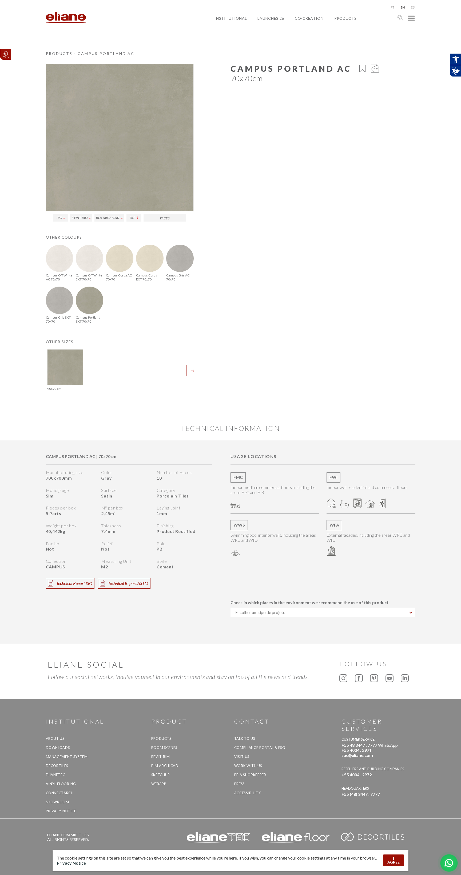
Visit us (241, 756)
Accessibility (247, 793)
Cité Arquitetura (318, 30)
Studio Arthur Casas (321, 43)
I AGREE (393, 860)
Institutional (230, 18)
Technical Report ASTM (128, 583)
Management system (67, 756)
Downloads (58, 747)
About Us (55, 738)
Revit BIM (80, 217)
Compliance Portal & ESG (259, 747)
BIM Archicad (108, 217)
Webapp (158, 784)
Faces (165, 218)
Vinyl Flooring (61, 784)
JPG (59, 217)
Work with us (248, 766)
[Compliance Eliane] (5, 54)
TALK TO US (244, 738)
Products (345, 18)
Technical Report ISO (74, 583)
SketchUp (160, 775)
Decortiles (57, 766)
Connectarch (60, 793)
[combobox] (322, 612)
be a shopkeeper (250, 775)
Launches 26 (270, 18)
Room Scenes (164, 747)
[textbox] (322, 612)
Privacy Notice (61, 811)
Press (239, 784)
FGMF (304, 36)
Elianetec (55, 775)
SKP (132, 217)
